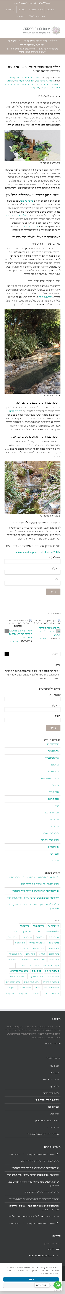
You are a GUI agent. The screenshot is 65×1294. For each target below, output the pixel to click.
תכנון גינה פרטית (51, 1079)
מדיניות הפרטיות (52, 1043)
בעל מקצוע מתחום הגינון (16, 215)
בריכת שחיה (54, 942)
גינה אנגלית (20, 942)
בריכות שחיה (53, 771)
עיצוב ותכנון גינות (51, 987)
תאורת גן (54, 1113)
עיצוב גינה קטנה (52, 971)
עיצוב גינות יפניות (17, 976)
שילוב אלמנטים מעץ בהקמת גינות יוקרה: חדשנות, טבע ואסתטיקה (33, 1183)
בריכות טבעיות (52, 757)
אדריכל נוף (24, 926)
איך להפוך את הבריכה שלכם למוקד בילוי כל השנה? (50, 631)
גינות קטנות (54, 959)
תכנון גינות (34, 87)
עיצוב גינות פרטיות (40, 84)
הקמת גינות (19, 80)
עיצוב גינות (53, 49)
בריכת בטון (40, 80)
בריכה (39, 931)
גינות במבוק (54, 954)
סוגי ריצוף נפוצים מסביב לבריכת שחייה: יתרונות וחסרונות (20, 634)
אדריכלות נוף (53, 744)
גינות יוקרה (30, 954)
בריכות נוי (42, 49)
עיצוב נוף (54, 1086)
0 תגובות (42, 638)
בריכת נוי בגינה (26, 200)
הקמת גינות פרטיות (51, 965)
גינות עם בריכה (15, 954)
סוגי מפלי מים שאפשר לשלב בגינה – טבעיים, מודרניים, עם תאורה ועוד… (34, 1208)
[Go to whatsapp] (58, 1285)
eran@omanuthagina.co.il (26, 3)
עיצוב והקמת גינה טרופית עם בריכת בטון (40, 884)
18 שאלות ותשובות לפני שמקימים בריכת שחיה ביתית (34, 877)
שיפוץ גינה (11, 987)
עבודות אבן (53, 1106)
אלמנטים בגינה (52, 931)
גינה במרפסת (53, 948)
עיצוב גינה (54, 819)
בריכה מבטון (28, 931)
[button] (58, 631)
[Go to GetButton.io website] (58, 1291)
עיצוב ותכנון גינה (24, 84)
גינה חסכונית (38, 948)
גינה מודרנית (24, 948)
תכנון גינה (14, 77)
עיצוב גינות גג (53, 976)
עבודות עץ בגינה (51, 812)
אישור (31, 1279)
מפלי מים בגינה (45, 297)
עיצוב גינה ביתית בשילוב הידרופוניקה (42, 1192)
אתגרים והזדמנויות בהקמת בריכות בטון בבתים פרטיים (34, 1199)
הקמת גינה (29, 80)
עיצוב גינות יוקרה (51, 833)
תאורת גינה (53, 847)
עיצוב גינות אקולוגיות (19, 971)
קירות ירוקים (25, 987)
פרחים (52, 87)
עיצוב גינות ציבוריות (50, 840)
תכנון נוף (55, 860)
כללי (57, 805)
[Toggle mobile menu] (6, 27)
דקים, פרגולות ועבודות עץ (47, 1100)
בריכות (16, 931)
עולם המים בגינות (51, 1093)
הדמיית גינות (39, 959)
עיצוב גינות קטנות (31, 982)
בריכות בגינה (53, 937)
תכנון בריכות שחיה (51, 993)
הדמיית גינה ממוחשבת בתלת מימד (43, 1134)
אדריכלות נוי (53, 926)
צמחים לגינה (15, 411)
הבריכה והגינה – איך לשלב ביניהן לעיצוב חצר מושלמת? (33, 1216)
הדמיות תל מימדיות (30, 226)
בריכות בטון (53, 751)
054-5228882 (45, 3)
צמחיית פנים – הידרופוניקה (46, 1120)
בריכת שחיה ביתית (50, 778)
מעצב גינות (34, 965)
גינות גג (55, 785)
